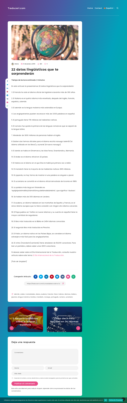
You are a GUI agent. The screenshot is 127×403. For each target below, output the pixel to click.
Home (90, 8)
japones (14, 297)
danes (38, 294)
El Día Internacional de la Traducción (48, 255)
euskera (44, 294)
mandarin (40, 297)
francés (50, 294)
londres (33, 297)
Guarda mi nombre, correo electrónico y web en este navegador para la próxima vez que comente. (46, 378)
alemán (17, 294)
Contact (98, 8)
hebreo (61, 294)
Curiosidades (30, 294)
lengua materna (24, 297)
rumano (62, 297)
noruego (47, 297)
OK (106, 400)
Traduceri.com (16, 8)
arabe (22, 294)
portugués (55, 297)
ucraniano (69, 297)
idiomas (67, 294)
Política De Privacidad (115, 400)
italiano (73, 294)
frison (56, 294)
